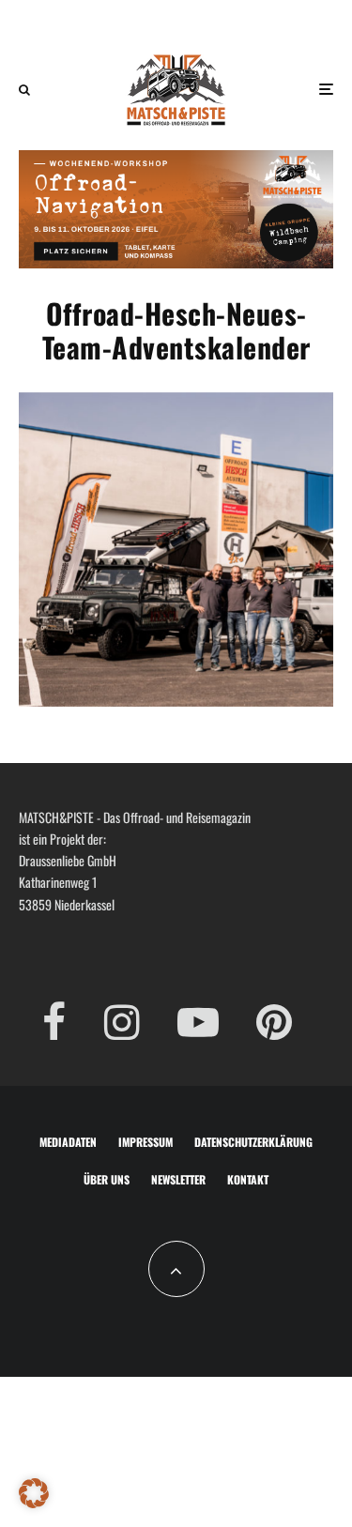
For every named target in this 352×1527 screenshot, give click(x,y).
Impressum (145, 1142)
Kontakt (247, 1179)
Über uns (107, 1179)
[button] (34, 1493)
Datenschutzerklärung (253, 1142)
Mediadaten (68, 1142)
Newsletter (178, 1179)
